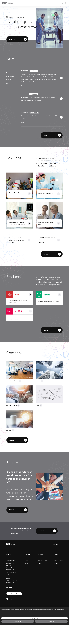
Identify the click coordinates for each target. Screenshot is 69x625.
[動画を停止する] (60, 45)
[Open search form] (59, 3)
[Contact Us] (62, 3)
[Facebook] (11, 599)
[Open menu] (65, 3)
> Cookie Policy (5, 613)
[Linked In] (7, 599)
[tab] (7, 73)
